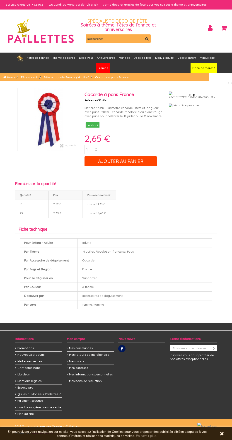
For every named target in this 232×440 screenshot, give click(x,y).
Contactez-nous (28, 368)
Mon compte (76, 339)
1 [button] (190, 95)
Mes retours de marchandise (89, 354)
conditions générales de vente (39, 407)
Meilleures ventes (29, 361)
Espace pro (25, 387)
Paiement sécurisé (30, 400)
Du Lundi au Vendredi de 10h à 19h (73, 4)
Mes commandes (81, 348)
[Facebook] (122, 348)
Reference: (91, 100)
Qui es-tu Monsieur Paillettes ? (38, 394)
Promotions (25, 348)
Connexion (210, 28)
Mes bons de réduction (85, 381)
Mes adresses (78, 368)
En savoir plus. (146, 436)
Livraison (23, 374)
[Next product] (231, 83)
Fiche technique (33, 229)
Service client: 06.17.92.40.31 (25, 4)
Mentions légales (29, 381)
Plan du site (25, 414)
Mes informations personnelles (91, 374)
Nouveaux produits (30, 354)
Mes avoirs (76, 361)
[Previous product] (228, 83)
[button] (106, 58)
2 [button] (194, 95)
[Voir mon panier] (224, 28)
